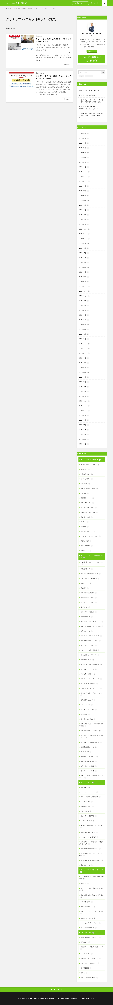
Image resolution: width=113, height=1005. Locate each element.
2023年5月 (83, 320)
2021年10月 (84, 410)
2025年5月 (83, 205)
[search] (103, 72)
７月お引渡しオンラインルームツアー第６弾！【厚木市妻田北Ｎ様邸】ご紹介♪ (91, 101)
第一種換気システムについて (90, 640)
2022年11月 (84, 348)
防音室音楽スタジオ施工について (92, 621)
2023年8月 (83, 305)
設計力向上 (85, 787)
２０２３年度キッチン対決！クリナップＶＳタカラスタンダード (53, 77)
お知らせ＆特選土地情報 (89, 488)
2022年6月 (83, 372)
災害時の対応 (86, 541)
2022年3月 (83, 386)
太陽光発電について (88, 700)
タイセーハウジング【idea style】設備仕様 (91, 877)
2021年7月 (83, 425)
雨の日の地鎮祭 (86, 517)
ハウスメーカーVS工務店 (89, 837)
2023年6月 (83, 315)
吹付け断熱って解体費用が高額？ (92, 860)
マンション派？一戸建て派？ (90, 797)
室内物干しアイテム (88, 918)
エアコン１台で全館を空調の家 (91, 742)
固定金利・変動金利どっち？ (90, 573)
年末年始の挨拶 (86, 546)
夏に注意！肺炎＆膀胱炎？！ (87, 95)
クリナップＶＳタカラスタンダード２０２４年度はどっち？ (53, 40)
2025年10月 (84, 181)
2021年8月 (83, 420)
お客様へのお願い (87, 806)
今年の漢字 (85, 942)
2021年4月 (83, 434)
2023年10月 (84, 296)
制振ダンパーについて (88, 645)
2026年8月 (83, 133)
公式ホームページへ (81, 3)
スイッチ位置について (88, 927)
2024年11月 (84, 234)
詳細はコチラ (91, 51)
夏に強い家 (85, 607)
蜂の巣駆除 (85, 714)
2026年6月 (83, 143)
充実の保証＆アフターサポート (91, 636)
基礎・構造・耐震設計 (88, 612)
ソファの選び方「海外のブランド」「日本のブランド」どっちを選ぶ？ (91, 108)
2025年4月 (83, 210)
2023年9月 (83, 300)
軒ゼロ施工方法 (86, 902)
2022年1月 (83, 396)
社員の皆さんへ (87, 474)
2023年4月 (83, 324)
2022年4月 (83, 382)
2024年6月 (83, 257)
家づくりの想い (86, 479)
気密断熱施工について (88, 747)
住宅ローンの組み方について (90, 730)
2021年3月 (83, 439)
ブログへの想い (86, 953)
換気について (86, 583)
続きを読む (66, 64)
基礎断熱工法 (86, 752)
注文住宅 (81, 76)
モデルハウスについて (88, 602)
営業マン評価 (86, 811)
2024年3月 (83, 272)
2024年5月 (83, 262)
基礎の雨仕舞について (88, 597)
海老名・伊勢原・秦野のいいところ (91, 694)
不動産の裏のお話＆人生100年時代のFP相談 (91, 725)
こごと (84, 973)
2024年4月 (83, 267)
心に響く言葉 (86, 968)
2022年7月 (83, 367)
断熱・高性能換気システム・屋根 (92, 626)
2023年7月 (83, 310)
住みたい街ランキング (88, 709)
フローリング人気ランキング (90, 923)
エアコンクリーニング (88, 669)
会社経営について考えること (90, 958)
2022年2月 (83, 391)
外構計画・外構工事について (90, 536)
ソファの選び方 (86, 801)
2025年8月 (83, 191)
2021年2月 (83, 444)
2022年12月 (84, 343)
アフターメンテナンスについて (91, 679)
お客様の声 (85, 483)
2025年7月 (83, 195)
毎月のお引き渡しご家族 (89, 512)
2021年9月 (83, 415)
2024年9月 (83, 243)
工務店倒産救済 (86, 569)
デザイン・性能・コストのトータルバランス (91, 776)
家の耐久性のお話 (87, 659)
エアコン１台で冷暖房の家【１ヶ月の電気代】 (91, 736)
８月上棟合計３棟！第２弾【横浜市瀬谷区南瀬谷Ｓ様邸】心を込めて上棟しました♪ (91, 115)
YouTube (84, 522)
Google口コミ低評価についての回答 (91, 826)
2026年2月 (83, 162)
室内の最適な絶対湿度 (88, 593)
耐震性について (86, 616)
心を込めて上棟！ (87, 503)
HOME (9, 8)
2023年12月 (84, 286)
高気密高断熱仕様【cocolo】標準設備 (92, 896)
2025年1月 (83, 224)
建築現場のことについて (89, 756)
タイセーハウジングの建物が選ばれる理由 (91, 556)
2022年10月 (84, 353)
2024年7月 (83, 253)
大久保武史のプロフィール (90, 464)
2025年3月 (83, 214)
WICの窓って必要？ (88, 674)
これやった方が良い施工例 (90, 650)
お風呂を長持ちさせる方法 (90, 578)
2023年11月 (84, 291)
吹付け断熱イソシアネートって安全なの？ (91, 854)
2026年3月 (83, 157)
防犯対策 (84, 588)
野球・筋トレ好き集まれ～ (90, 963)
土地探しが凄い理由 (88, 719)
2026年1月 (83, 167)
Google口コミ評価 (87, 820)
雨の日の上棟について (88, 507)
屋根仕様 (84, 883)
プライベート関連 (87, 932)
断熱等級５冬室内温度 (88, 761)
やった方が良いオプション (90, 655)
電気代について (86, 865)
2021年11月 (84, 406)
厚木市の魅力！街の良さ (89, 683)
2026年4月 (83, 152)
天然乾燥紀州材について (89, 832)
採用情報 (84, 526)
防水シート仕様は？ (88, 906)
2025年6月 (83, 200)
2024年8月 (83, 248)
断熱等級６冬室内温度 (88, 766)
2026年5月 (83, 148)
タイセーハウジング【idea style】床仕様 (91, 889)
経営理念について (87, 498)
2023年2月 (83, 334)
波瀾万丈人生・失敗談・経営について (91, 948)
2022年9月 (83, 358)
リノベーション (88, 76)
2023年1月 (83, 339)
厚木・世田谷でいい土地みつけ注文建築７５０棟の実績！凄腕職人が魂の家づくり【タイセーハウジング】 (62, 998)
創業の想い (85, 469)
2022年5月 (83, 377)
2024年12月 (84, 229)
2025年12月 (84, 171)
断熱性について (86, 631)
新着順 (8, 28)
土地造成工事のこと (88, 531)
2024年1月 (83, 281)
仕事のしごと (86, 550)
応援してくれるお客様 (88, 816)
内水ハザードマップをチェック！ (89, 90)
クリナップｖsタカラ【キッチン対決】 (46, 8)
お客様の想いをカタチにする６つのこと (91, 563)
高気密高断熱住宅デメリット (90, 848)
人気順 (13, 28)
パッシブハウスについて (89, 792)
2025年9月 (83, 186)
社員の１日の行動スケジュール (91, 688)
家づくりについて (87, 782)
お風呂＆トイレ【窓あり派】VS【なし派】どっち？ (91, 843)
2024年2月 (83, 277)
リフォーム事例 (86, 704)
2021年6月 (83, 429)
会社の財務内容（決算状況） (90, 937)
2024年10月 (84, 238)
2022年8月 (83, 363)
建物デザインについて (88, 771)
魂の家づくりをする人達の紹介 (91, 664)
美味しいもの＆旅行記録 (89, 977)
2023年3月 (83, 329)
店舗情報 (84, 493)
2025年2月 (83, 219)
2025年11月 (84, 176)
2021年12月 (84, 401)
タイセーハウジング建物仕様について (23, 8)
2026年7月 (83, 138)
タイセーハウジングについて (91, 460)
